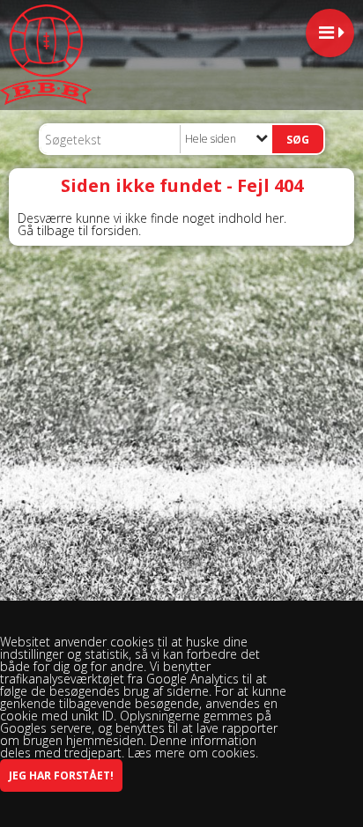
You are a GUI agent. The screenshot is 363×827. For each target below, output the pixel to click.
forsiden (115, 230)
